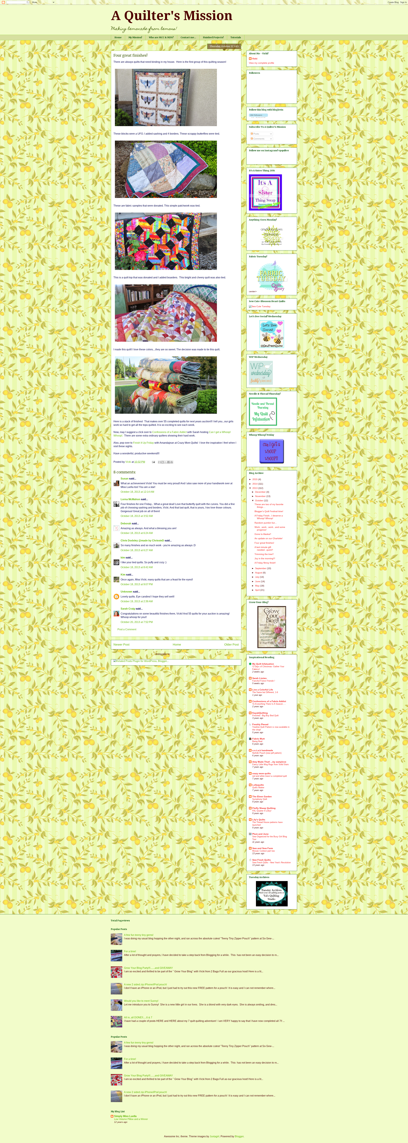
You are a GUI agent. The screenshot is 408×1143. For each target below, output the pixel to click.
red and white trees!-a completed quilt (269, 776)
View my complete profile (261, 63)
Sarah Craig (128, 608)
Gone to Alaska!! (263, 534)
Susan (124, 478)
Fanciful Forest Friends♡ (263, 681)
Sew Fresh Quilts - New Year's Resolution (271, 862)
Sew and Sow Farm (262, 848)
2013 (255, 488)
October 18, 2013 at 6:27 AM (137, 550)
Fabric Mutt (258, 738)
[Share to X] (165, 462)
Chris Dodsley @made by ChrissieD (142, 540)
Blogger (239, 1136)
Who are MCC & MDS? (161, 37)
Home (118, 37)
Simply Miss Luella (125, 1116)
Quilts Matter (258, 787)
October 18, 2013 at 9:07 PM (137, 584)
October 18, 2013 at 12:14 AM (137, 491)
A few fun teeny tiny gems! (138, 935)
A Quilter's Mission (172, 15)
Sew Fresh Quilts (261, 860)
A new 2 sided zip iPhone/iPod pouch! (145, 984)
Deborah (126, 523)
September (261, 568)
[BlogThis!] (162, 462)
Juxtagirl (214, 1136)
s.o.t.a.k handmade (262, 750)
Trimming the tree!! (264, 554)
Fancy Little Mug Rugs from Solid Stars (270, 764)
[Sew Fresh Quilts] (271, 347)
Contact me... (188, 37)
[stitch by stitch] (272, 246)
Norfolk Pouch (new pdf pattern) (266, 753)
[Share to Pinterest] (171, 462)
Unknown (126, 591)
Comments (258, 138)
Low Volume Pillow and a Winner (131, 1119)
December (260, 492)
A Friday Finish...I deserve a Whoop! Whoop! (269, 517)
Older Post (231, 644)
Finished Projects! (213, 37)
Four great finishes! (264, 543)
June (258, 581)
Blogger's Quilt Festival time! (269, 511)
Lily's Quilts (258, 819)
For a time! (130, 951)
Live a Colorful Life (262, 689)
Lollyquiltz (258, 785)
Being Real (257, 741)
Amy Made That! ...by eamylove (269, 762)
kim (123, 557)
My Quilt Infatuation (263, 664)
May (257, 585)
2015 (255, 479)
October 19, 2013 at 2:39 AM (137, 601)
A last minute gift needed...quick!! (264, 548)
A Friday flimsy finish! (265, 562)
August (259, 572)
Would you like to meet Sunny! (141, 1001)
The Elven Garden (262, 796)
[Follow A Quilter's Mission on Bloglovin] (258, 117)
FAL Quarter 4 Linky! (261, 811)
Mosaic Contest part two (263, 851)
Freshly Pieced (260, 724)
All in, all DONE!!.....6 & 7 (138, 1017)
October (259, 500)
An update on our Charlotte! (269, 538)
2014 (255, 483)
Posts (256, 133)
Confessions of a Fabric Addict (169, 432)
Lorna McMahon (130, 499)
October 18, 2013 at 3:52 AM (137, 516)
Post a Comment (126, 629)
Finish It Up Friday (143, 442)
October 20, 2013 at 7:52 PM (137, 622)
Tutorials (235, 37)
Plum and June (260, 834)
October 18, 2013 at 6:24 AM (137, 533)
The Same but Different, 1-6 (265, 692)
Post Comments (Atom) (184, 654)
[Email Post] (153, 462)
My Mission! (135, 37)
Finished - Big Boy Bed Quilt (265, 715)
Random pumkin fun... (266, 522)
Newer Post (121, 644)
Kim (123, 574)
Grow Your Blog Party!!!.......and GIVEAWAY (148, 968)
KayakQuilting (260, 713)
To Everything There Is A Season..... (269, 704)
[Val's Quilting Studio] (272, 905)
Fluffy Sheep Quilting (264, 808)
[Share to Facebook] (168, 462)
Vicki (254, 58)
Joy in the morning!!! (265, 558)
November (260, 496)
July (257, 577)
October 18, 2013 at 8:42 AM (137, 567)
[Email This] (159, 462)
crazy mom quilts (261, 773)
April (257, 590)
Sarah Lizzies (259, 678)
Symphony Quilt (259, 799)
